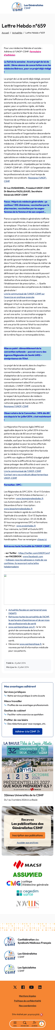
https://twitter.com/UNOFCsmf (34, 553)
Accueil (5, 32)
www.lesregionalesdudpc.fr (30, 498)
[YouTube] (31, 987)
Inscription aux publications (27, 835)
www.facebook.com (33, 556)
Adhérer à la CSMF (25, 731)
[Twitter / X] (15, 987)
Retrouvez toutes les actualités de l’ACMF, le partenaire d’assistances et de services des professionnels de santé (29, 620)
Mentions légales (27, 995)
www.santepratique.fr (31, 644)
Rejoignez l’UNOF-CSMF (16, 406)
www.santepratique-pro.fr (21, 626)
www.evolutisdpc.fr (26, 525)
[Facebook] (23, 987)
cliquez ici (42, 539)
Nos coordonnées (27, 1005)
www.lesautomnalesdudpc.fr (18, 508)
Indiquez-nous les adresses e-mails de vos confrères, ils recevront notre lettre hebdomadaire (25, 563)
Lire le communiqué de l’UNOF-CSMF (22, 471)
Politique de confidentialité (27, 1000)
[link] (35, 1014)
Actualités (17, 32)
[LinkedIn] (40, 987)
